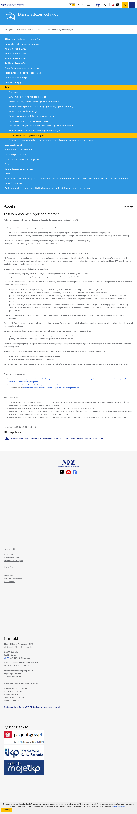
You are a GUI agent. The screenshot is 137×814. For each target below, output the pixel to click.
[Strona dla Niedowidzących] (105, 5)
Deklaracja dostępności (13, 579)
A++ (89, 5)
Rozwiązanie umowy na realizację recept (28, 120)
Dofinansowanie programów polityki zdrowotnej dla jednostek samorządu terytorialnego (48, 188)
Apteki (8, 87)
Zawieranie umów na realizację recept (27, 96)
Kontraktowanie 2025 (15, 53)
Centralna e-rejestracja (16, 77)
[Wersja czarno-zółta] (73, 4)
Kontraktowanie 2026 (15, 48)
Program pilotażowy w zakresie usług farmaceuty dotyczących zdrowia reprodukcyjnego (51, 140)
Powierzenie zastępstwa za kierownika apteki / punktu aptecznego (41, 125)
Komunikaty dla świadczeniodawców (22, 44)
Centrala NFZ (9, 555)
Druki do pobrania (13, 183)
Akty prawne (15, 92)
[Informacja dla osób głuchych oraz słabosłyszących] (98, 4)
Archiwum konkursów (15, 63)
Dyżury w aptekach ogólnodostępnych (27, 135)
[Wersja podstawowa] (70, 4)
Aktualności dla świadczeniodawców (22, 39)
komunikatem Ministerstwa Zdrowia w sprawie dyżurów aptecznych (50, 388)
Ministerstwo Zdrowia (12, 558)
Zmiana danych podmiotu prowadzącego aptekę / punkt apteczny (41, 106)
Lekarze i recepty (13, 82)
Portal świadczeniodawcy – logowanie (23, 72)
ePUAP (7, 658)
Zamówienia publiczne (12, 573)
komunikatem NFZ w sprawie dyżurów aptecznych (43, 385)
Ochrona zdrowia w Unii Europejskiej (22, 159)
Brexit (7, 164)
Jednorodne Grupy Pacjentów (19, 149)
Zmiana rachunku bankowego (23, 111)
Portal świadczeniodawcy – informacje (23, 68)
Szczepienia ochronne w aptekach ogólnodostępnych (34, 130)
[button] (132, 5)
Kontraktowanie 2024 (15, 58)
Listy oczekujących (13, 144)
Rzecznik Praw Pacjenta (13, 561)
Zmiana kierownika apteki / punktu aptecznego (32, 116)
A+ (83, 5)
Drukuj (126, 207)
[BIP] (112, 4)
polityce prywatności (119, 806)
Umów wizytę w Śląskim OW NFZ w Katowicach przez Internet (32, 707)
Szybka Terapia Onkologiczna (19, 168)
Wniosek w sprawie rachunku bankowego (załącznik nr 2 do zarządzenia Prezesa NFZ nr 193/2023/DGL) (58, 438)
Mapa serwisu (9, 582)
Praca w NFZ (9, 576)
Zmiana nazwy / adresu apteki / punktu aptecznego (34, 101)
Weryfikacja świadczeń (15, 154)
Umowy (8, 173)
